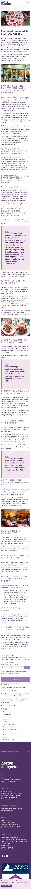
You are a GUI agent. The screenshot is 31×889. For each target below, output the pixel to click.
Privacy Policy (5, 843)
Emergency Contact (7, 810)
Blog (8, 7)
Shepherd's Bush (8, 739)
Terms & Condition (13, 673)
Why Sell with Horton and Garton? (11, 780)
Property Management (10, 729)
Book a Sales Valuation (8, 781)
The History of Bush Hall (9, 659)
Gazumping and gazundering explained (13, 687)
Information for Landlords (9, 797)
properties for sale (17, 646)
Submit (27, 668)
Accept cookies (6, 885)
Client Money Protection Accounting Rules (14, 841)
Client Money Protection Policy (10, 837)
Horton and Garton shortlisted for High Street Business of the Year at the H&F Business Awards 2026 (15, 700)
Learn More (23, 883)
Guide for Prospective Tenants (10, 795)
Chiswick (5, 712)
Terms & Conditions (7, 847)
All (8, 655)
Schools (5, 737)
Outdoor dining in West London (10, 691)
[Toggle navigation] (27, 3)
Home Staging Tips (23, 659)
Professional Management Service (11, 808)
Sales (4, 734)
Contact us (16, 679)
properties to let (6, 648)
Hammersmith (20, 657)
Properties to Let (6, 791)
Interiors (5, 719)
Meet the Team (5, 820)
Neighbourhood (6, 657)
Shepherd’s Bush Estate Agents (10, 826)
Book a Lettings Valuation (8, 799)
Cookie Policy (5, 845)
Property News (7, 732)
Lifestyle (12, 655)
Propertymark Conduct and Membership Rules (15, 839)
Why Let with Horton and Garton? (11, 793)
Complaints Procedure (8, 849)
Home (3, 7)
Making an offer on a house (9, 706)
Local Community (8, 724)
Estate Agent (7, 714)
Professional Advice (9, 727)
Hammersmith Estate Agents (9, 824)
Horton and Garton (9, 38)
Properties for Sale (7, 778)
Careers (3, 828)
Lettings (5, 722)
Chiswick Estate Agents (8, 822)
